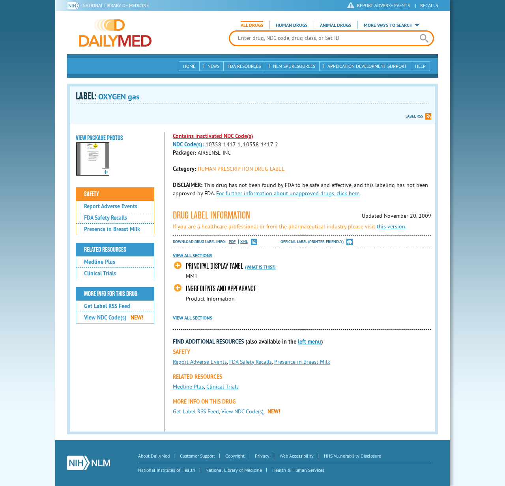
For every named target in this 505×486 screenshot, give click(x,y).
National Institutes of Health (166, 470)
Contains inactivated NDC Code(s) (213, 136)
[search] (424, 38)
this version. (391, 226)
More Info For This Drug (110, 294)
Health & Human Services (298, 470)
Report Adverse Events (110, 206)
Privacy (262, 456)
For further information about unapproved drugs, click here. (288, 193)
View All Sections (192, 255)
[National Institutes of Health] (74, 5)
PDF (232, 241)
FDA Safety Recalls (105, 217)
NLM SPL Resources (294, 66)
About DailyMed (154, 456)
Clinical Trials (100, 273)
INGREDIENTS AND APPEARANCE (221, 288)
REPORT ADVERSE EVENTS (383, 5)
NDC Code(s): (188, 144)
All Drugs (252, 25)
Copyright (235, 456)
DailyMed (115, 33)
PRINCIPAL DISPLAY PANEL (214, 266)
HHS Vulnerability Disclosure (352, 456)
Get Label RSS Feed (107, 306)
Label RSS (414, 116)
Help (420, 66)
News (213, 66)
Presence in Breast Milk (112, 229)
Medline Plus (99, 261)
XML (244, 241)
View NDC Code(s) (113, 317)
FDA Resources (244, 66)
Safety (91, 194)
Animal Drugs (335, 25)
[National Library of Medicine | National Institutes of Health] (88, 463)
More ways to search (388, 25)
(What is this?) (260, 267)
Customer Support (197, 456)
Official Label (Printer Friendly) (312, 241)
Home (189, 66)
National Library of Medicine (115, 5)
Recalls (429, 5)
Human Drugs (291, 25)
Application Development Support (367, 66)
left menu (309, 341)
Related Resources (105, 250)
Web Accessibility (297, 456)
